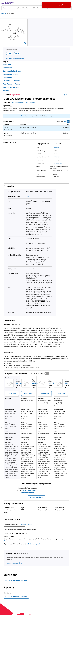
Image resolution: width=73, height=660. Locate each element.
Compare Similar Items (12, 71)
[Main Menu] (3, 3)
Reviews (6, 90)
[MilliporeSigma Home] (9, 3)
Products (3, 13)
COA (9, 54)
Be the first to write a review (17, 597)
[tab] (5, 13)
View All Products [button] (36, 497)
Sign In (23, 116)
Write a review (20, 102)
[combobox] (36, 8)
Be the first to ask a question (16, 580)
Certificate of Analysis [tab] (11, 524)
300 (27, 196)
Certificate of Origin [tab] (26, 524)
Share (68, 95)
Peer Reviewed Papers (11, 84)
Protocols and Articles (11, 81)
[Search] (69, 7)
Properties (7, 64)
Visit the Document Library (14, 563)
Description (7, 68)
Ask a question (30, 102)
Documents (7, 541)
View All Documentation (15, 58)
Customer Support (34, 544)
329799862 (57, 157)
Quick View (12, 393)
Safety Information (10, 74)
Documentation (9, 77)
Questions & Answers (11, 87)
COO (17, 54)
